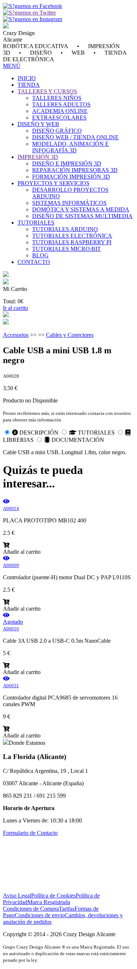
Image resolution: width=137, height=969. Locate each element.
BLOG (40, 255)
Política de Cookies (53, 895)
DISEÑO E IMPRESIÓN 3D (66, 163)
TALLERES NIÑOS (56, 98)
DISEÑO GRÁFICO (57, 131)
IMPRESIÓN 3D (38, 157)
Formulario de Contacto (30, 833)
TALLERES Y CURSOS (47, 91)
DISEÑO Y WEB (38, 124)
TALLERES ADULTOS (61, 104)
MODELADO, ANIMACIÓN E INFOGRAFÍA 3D (70, 147)
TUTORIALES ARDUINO (65, 229)
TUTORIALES (36, 222)
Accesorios (15, 335)
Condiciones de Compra (31, 909)
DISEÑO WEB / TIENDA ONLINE (75, 137)
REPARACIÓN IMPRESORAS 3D (75, 170)
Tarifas (67, 909)
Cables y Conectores (70, 335)
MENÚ (11, 66)
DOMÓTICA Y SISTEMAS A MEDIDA (80, 209)
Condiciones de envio (40, 915)
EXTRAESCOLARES (59, 117)
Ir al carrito (15, 308)
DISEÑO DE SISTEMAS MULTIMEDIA (82, 216)
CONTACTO (34, 262)
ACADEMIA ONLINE (60, 111)
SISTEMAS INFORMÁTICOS (69, 203)
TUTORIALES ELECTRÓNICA (72, 236)
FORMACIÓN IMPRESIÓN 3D (71, 177)
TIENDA (29, 85)
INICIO (27, 78)
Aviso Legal (17, 895)
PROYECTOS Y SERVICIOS (54, 183)
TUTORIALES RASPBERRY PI (71, 242)
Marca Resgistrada (48, 902)
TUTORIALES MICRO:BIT (66, 249)
